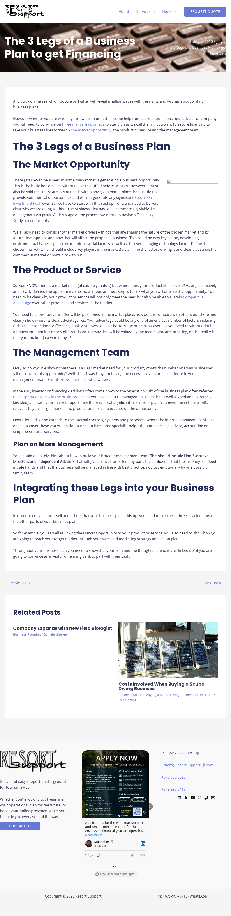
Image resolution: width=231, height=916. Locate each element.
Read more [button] (93, 835)
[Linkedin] (179, 798)
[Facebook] (193, 798)
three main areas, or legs (83, 124)
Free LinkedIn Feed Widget (117, 874)
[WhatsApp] (200, 798)
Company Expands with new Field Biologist (62, 628)
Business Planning (27, 634)
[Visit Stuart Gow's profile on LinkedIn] (89, 843)
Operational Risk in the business (49, 396)
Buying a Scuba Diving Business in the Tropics (181, 695)
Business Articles (131, 695)
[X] (186, 798)
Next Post (215, 582)
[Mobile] (206, 798)
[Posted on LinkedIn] (143, 843)
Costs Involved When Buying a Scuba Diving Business (161, 686)
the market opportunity (91, 130)
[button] (152, 11)
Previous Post (19, 582)
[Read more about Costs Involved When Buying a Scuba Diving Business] (168, 650)
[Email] (213, 798)
